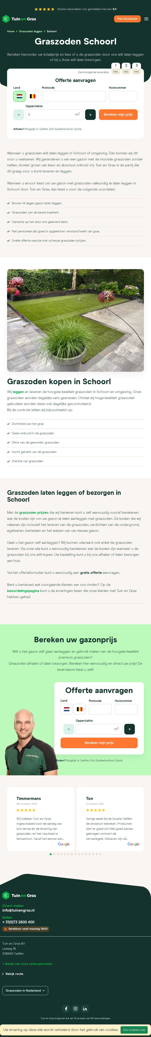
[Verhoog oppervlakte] (90, 114)
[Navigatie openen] (146, 19)
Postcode (48, 87)
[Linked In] (85, 1009)
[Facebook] (66, 1009)
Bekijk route (14, 973)
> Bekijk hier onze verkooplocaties (27, 963)
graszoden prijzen (33, 512)
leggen (18, 392)
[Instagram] (75, 1009)
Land (16, 87)
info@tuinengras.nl (18, 910)
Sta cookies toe (134, 1029)
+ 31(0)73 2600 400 (18, 922)
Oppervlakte (34, 106)
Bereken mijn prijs (118, 114)
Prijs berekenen (127, 18)
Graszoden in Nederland (23, 990)
